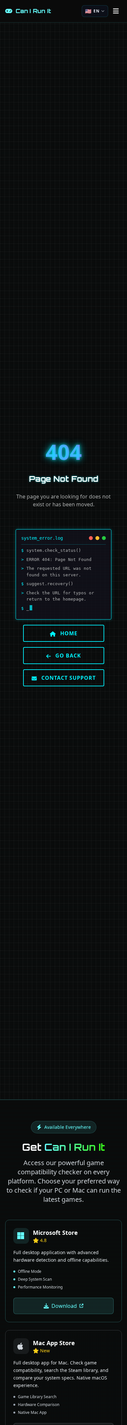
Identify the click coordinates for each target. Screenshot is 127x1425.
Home (68, 633)
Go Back (67, 655)
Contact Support (68, 677)
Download (64, 1305)
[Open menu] (116, 11)
